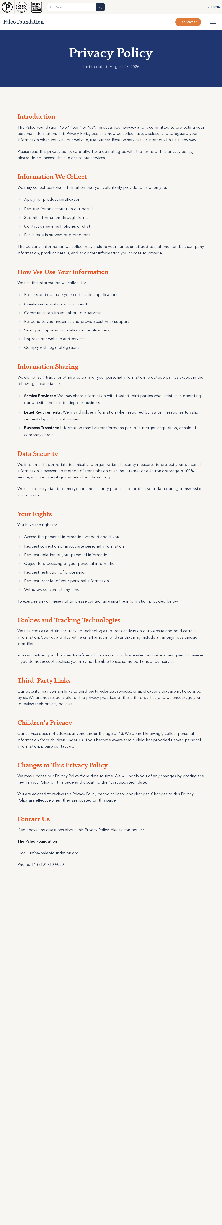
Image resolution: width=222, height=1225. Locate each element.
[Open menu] (213, 22)
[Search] (100, 7)
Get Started (188, 22)
